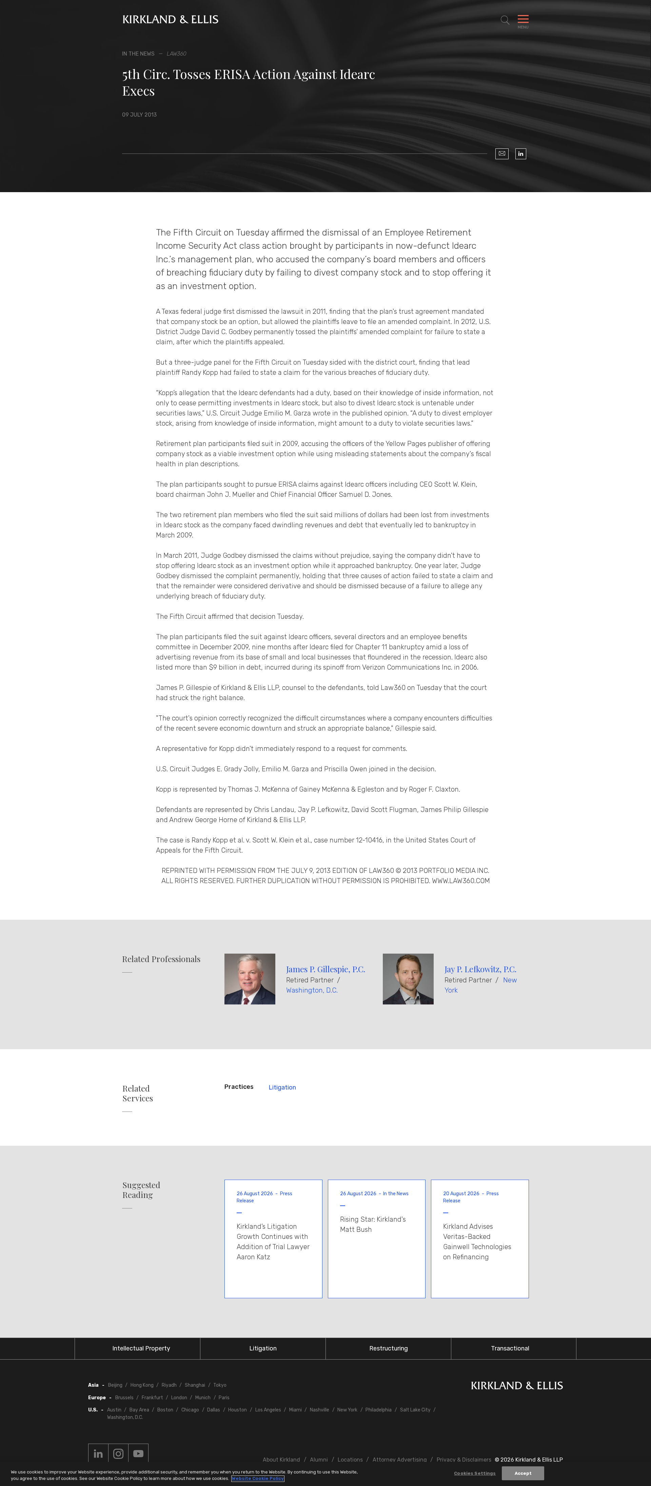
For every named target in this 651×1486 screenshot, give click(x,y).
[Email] (502, 153)
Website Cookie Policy (258, 1478)
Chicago (190, 1410)
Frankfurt (152, 1398)
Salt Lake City (415, 1410)
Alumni (319, 1460)
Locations (350, 1460)
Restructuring (388, 1348)
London (179, 1398)
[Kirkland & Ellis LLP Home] (517, 1387)
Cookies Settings (475, 1473)
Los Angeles (268, 1410)
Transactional (510, 1348)
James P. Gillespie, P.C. (325, 968)
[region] (325, 1474)
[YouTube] (138, 1454)
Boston (165, 1410)
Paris (224, 1398)
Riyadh (169, 1385)
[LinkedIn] (520, 153)
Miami (295, 1410)
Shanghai (195, 1385)
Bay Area (139, 1410)
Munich (203, 1398)
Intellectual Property (141, 1348)
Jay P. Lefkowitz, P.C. (480, 968)
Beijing (115, 1385)
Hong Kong (142, 1385)
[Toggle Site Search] (505, 20)
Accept (523, 1473)
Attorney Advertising (400, 1460)
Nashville (319, 1410)
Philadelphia (379, 1410)
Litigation (282, 1087)
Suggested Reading (141, 1190)
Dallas (213, 1410)
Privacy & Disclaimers (464, 1460)
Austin (114, 1410)
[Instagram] (118, 1454)
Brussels (124, 1398)
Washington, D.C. (312, 990)
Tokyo (219, 1385)
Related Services (137, 1093)
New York (347, 1410)
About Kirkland (281, 1460)
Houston (237, 1410)
